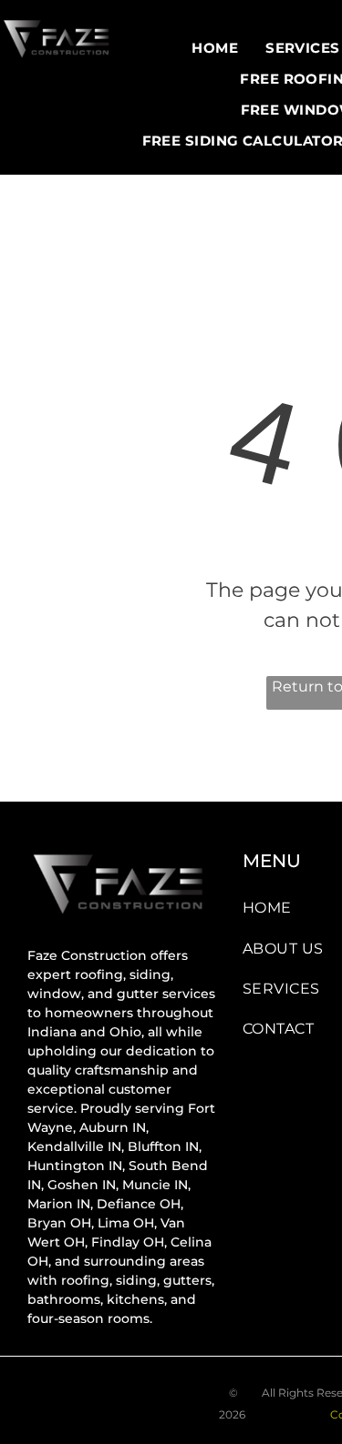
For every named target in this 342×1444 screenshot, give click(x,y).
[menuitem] (215, 48)
